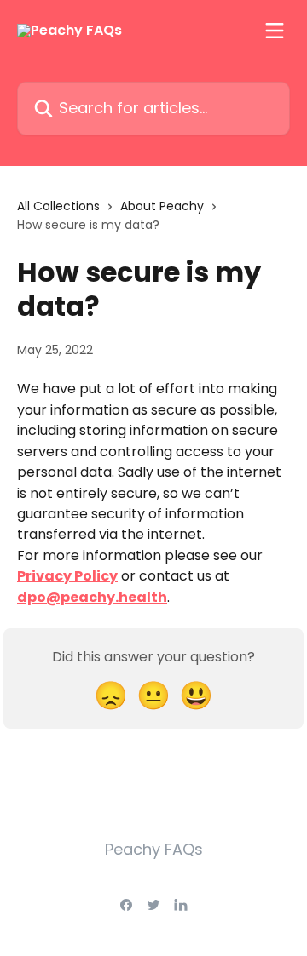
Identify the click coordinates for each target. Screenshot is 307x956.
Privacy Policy (67, 576)
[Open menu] (274, 30)
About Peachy (162, 206)
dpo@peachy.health (92, 597)
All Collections (58, 206)
